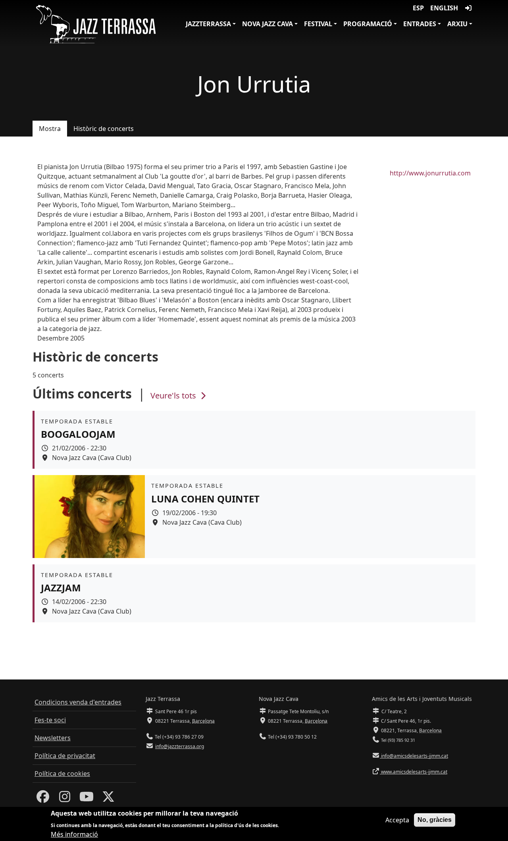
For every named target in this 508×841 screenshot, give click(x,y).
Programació (367, 23)
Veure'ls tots (174, 395)
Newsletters (53, 737)
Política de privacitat (65, 755)
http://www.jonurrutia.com (430, 173)
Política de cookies (62, 773)
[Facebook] (43, 799)
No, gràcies (435, 819)
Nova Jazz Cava (267, 23)
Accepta (397, 820)
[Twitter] (108, 799)
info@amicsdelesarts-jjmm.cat (414, 755)
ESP (418, 8)
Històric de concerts (103, 128)
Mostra (50, 128)
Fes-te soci (50, 720)
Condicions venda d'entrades (78, 702)
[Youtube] (86, 799)
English (444, 8)
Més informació (74, 833)
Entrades (419, 23)
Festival (318, 23)
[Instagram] (65, 799)
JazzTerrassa (208, 23)
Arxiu (457, 23)
